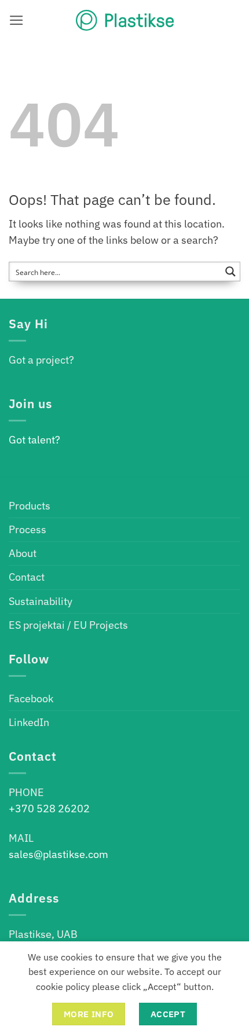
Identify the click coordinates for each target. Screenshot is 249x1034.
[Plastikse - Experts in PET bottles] (124, 20)
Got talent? (34, 439)
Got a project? (41, 359)
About (22, 553)
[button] (16, 20)
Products (29, 505)
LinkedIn (29, 722)
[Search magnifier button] (230, 271)
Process (27, 529)
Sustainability (40, 601)
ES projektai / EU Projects (68, 625)
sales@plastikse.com (58, 854)
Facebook (31, 698)
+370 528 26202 (49, 808)
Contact (27, 577)
